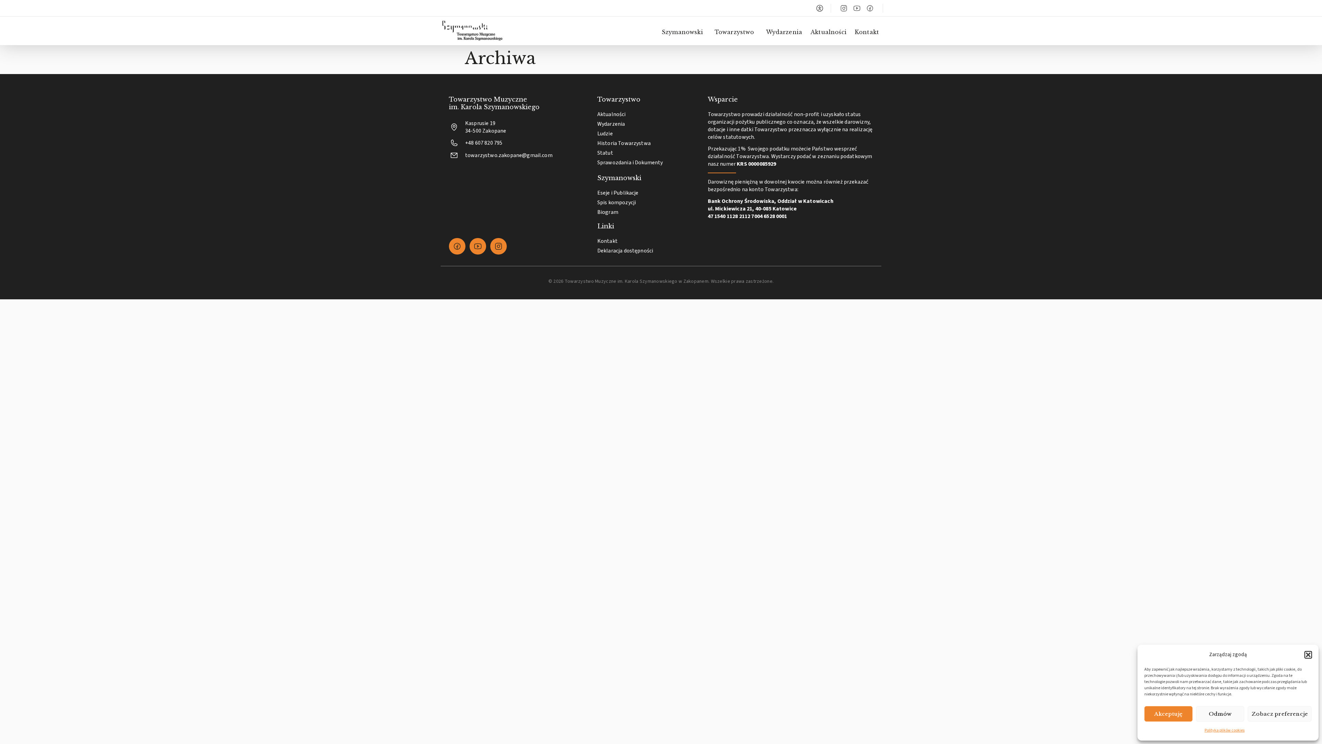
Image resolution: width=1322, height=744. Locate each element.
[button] (1308, 654)
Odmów (1220, 714)
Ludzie (605, 133)
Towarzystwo (734, 32)
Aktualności (828, 32)
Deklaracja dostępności (625, 251)
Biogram (607, 212)
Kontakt (867, 32)
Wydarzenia (784, 32)
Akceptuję (1168, 714)
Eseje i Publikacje (618, 193)
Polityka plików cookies (1225, 730)
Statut (605, 153)
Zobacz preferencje (1279, 714)
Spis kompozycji (616, 202)
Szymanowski (682, 32)
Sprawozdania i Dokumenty (630, 162)
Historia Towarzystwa (624, 143)
